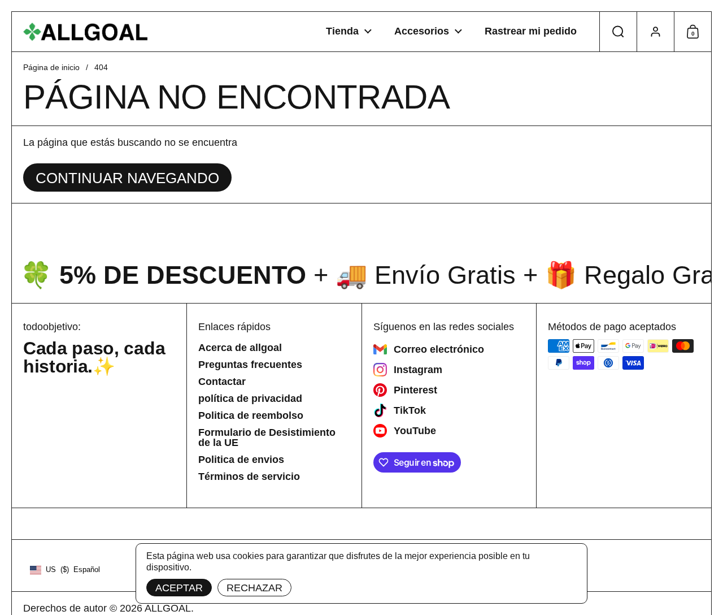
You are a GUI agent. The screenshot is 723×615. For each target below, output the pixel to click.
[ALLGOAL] (86, 32)
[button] (618, 31)
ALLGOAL (168, 608)
